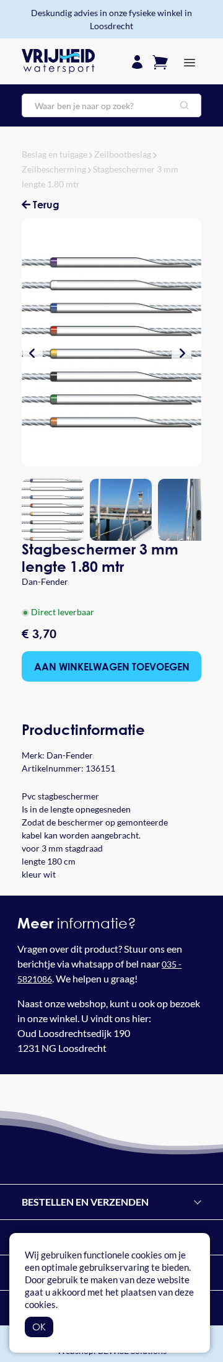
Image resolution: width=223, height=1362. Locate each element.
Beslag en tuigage (54, 154)
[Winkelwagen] (160, 61)
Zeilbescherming (54, 169)
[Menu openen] (189, 61)
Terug (44, 204)
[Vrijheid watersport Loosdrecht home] (58, 61)
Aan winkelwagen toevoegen (112, 666)
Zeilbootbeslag (122, 154)
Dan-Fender (45, 581)
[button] (33, 352)
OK (39, 1326)
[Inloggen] (137, 61)
